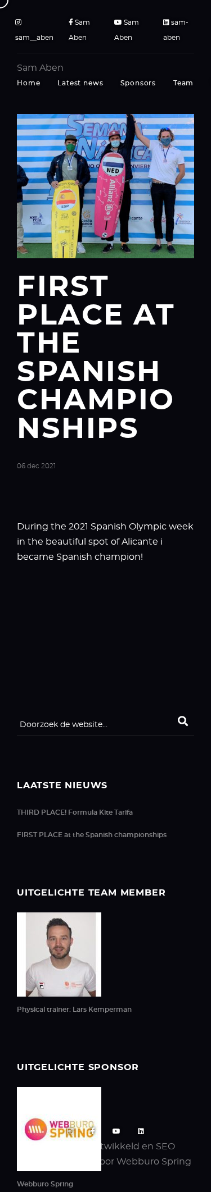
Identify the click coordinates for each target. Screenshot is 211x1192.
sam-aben (175, 30)
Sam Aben (79, 30)
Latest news (80, 83)
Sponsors (138, 83)
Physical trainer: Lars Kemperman (74, 1009)
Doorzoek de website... (63, 725)
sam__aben (34, 37)
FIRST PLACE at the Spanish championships (92, 835)
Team (183, 83)
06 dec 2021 (36, 466)
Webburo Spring (45, 1184)
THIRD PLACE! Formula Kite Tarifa (75, 812)
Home (28, 83)
